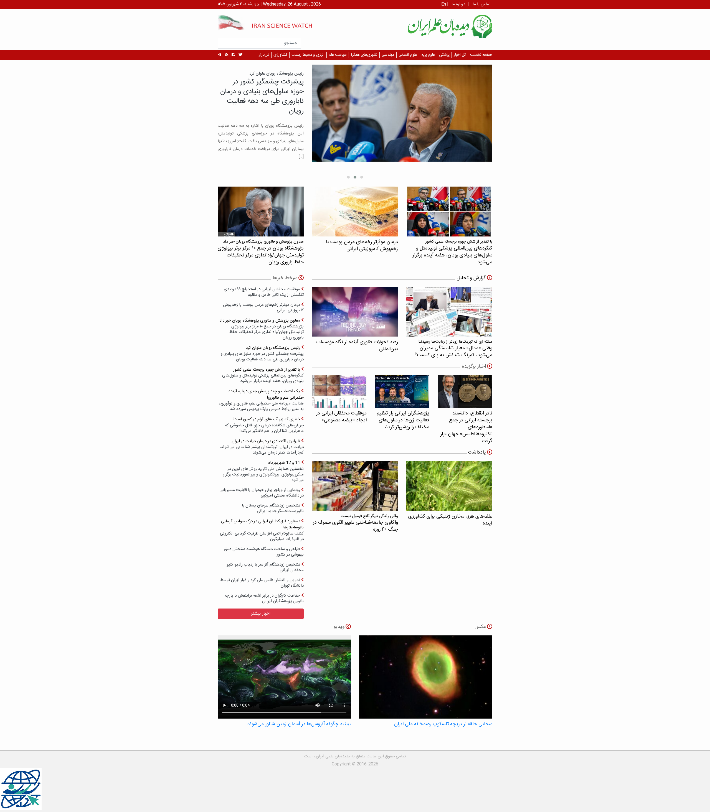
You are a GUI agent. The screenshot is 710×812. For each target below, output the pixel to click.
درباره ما (458, 4)
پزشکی (444, 55)
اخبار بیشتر (260, 613)
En (443, 4)
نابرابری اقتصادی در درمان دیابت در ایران (262, 447)
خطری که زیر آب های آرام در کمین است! (264, 425)
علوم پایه (428, 55)
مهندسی (388, 55)
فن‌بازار (264, 55)
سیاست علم (338, 55)
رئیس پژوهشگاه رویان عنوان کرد (262, 353)
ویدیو (338, 627)
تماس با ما (481, 4)
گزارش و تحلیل (471, 278)
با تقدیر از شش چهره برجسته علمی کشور (263, 375)
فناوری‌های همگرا (364, 55)
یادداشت (477, 452)
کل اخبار (460, 55)
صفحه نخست (481, 55)
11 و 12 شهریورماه (263, 471)
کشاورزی (280, 55)
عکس (480, 627)
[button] (361, 177)
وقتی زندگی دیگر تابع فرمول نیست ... (355, 523)
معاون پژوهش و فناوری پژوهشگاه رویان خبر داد (261, 329)
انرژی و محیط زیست (307, 55)
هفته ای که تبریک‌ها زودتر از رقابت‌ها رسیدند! (453, 348)
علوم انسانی (408, 55)
